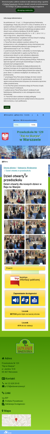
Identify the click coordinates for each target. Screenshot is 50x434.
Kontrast (17, 120)
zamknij (7, 107)
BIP (6, 398)
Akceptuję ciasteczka (25, 10)
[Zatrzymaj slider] (25, 174)
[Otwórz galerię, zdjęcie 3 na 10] (14, 212)
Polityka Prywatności (14, 401)
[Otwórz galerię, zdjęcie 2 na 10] (35, 196)
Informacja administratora (29, 120)
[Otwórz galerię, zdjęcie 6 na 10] (35, 227)
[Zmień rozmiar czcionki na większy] (37, 115)
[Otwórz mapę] (16, 420)
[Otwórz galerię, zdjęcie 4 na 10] (35, 212)
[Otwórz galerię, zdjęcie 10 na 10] (35, 257)
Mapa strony (19, 115)
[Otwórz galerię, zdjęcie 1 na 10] (14, 196)
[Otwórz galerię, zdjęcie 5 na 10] (14, 227)
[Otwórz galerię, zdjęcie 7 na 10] (14, 242)
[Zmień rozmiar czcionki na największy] (43, 115)
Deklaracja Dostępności (15, 404)
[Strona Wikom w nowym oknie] (7, 432)
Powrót (9, 268)
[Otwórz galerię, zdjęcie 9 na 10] (14, 257)
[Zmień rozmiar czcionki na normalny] (32, 115)
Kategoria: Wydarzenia (27, 168)
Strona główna (9, 115)
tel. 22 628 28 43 (12, 383)
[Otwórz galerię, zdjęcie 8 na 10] (35, 242)
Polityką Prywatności (10, 4)
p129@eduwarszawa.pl (15, 386)
